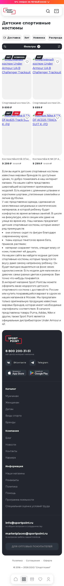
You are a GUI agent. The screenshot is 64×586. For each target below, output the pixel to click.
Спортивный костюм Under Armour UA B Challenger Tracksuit (17, 102)
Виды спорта (13, 415)
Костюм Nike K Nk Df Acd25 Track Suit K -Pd (17, 159)
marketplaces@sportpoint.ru (26, 533)
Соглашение (33, 560)
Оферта (47, 560)
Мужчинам (12, 396)
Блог (8, 438)
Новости (10, 444)
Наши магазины (15, 473)
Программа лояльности (19, 499)
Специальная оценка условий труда (27, 506)
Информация (14, 466)
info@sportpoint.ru (19, 522)
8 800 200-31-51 (18, 351)
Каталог (10, 388)
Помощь (10, 493)
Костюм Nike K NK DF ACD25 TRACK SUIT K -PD (47, 159)
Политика (11, 486)
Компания (12, 430)
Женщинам (12, 402)
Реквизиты (12, 480)
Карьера (10, 457)
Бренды (10, 422)
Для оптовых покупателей (32, 546)
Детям (9, 409)
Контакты (11, 451)
